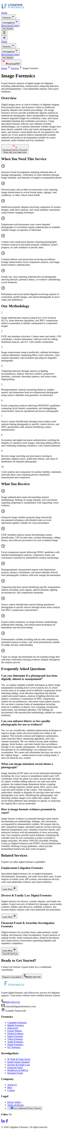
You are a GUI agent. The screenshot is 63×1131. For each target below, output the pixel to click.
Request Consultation (11, 977)
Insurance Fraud (15, 1073)
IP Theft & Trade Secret (18, 1059)
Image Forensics (15, 1036)
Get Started (7, 29)
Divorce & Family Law (18, 1064)
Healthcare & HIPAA (17, 1070)
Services (15, 68)
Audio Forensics (15, 1041)
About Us (12, 1084)
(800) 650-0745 (34, 977)
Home (4, 12)
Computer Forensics (17, 1022)
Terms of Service (15, 1105)
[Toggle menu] (4, 32)
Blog (3, 25)
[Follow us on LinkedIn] (3, 1122)
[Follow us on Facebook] (7, 1122)
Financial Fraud (14, 1067)
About (9, 25)
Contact (16, 25)
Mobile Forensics (15, 1025)
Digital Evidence (15, 1033)
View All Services (10, 954)
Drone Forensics (15, 1044)
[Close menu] (4, 37)
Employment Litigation (18, 1062)
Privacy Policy (14, 1102)
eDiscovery (12, 1028)
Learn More (7, 889)
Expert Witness (14, 1030)
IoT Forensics (14, 1047)
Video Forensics (15, 1039)
